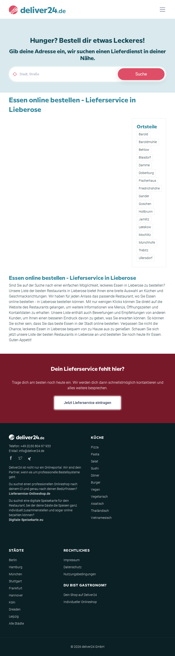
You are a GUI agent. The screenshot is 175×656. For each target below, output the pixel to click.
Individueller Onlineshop (80, 602)
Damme (144, 165)
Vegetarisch (99, 496)
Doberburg (146, 173)
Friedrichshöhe (149, 188)
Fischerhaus (147, 180)
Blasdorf (145, 157)
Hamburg (15, 567)
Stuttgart (15, 581)
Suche (141, 74)
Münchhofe (147, 242)
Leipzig (14, 616)
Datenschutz (73, 567)
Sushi (95, 468)
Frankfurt (15, 588)
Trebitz (143, 250)
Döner (95, 475)
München (15, 574)
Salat (94, 461)
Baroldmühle (148, 142)
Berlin (13, 560)
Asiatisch (97, 503)
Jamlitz (144, 219)
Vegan (95, 489)
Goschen (145, 204)
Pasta (95, 454)
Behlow (144, 149)
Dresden (15, 609)
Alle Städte (16, 623)
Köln (12, 602)
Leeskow (145, 227)
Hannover (16, 595)
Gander (144, 196)
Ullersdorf (145, 258)
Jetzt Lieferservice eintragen (87, 403)
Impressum (72, 560)
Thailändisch (100, 510)
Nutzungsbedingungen (80, 574)
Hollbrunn (146, 211)
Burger (95, 482)
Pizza (95, 447)
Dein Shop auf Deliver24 (80, 595)
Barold (143, 134)
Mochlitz (145, 235)
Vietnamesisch (101, 518)
